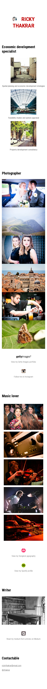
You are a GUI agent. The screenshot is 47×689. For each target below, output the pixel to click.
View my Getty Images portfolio (23, 362)
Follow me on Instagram (23, 377)
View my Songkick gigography (23, 556)
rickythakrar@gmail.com (11, 665)
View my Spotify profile (23, 571)
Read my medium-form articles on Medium (23, 639)
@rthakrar (6, 670)
